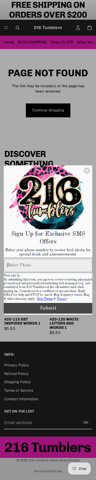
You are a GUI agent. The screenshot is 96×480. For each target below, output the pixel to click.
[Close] (87, 170)
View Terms (45, 299)
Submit (48, 308)
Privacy (62, 299)
